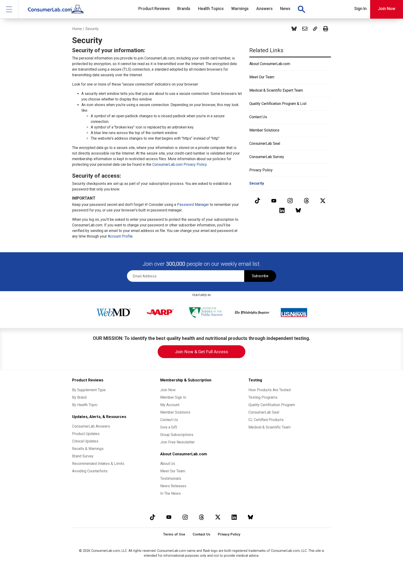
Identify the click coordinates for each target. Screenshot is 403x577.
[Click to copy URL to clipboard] (315, 29)
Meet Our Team (261, 77)
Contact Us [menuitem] (169, 420)
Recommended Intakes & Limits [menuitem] (98, 463)
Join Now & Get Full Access (201, 351)
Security (256, 183)
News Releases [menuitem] (173, 486)
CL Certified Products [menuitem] (266, 420)
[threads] (306, 201)
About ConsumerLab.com (269, 64)
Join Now (386, 8)
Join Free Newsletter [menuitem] (177, 442)
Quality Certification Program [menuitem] (271, 405)
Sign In (360, 8)
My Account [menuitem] (169, 405)
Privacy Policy (261, 170)
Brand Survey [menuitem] (83, 456)
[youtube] (273, 201)
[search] (301, 9)
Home (77, 29)
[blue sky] (298, 210)
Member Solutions (264, 130)
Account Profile (120, 236)
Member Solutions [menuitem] (175, 412)
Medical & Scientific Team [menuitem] (269, 427)
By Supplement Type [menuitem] (89, 390)
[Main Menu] (9, 9)
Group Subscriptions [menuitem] (176, 434)
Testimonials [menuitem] (170, 478)
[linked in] (282, 210)
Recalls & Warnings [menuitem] (88, 448)
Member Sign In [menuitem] (173, 397)
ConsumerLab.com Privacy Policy (179, 164)
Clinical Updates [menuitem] (85, 441)
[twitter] (322, 201)
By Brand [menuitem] (79, 397)
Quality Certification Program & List (277, 103)
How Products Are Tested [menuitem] (269, 390)
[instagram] (290, 201)
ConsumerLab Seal (264, 143)
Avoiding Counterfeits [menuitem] (90, 471)
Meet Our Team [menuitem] (172, 471)
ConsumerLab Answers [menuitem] (91, 426)
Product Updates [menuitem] (86, 434)
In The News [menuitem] (170, 493)
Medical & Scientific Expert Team (276, 90)
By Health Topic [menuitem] (84, 405)
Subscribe (260, 276)
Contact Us (258, 117)
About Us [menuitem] (167, 463)
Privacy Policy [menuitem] (229, 534)
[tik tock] (257, 201)
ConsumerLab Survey (266, 157)
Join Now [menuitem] (168, 390)
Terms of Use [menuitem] (174, 534)
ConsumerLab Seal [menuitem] (263, 412)
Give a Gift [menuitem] (168, 427)
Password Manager (193, 204)
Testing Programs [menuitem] (263, 397)
